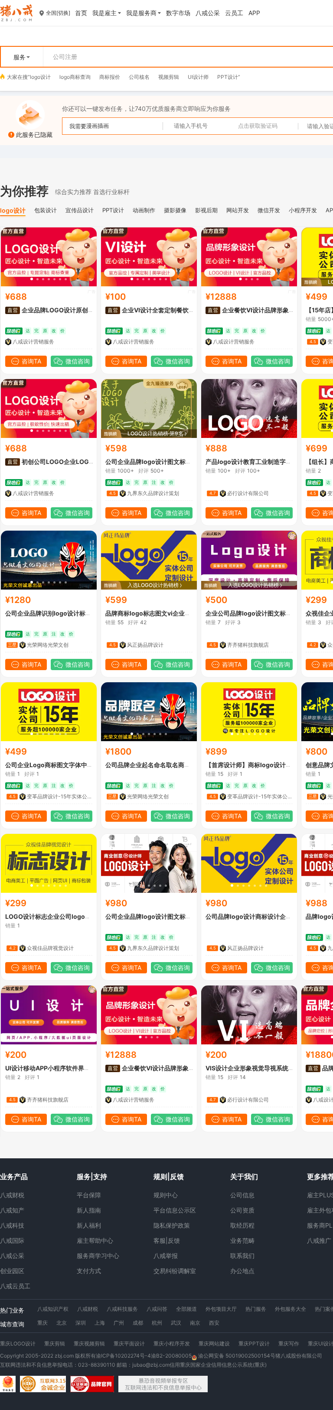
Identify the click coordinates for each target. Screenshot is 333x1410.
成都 (138, 1322)
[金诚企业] (43, 1384)
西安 (214, 1322)
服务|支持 (92, 1176)
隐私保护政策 (171, 1225)
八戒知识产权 (53, 1309)
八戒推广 (319, 1240)
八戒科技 (12, 1225)
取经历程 (242, 1225)
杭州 (157, 1322)
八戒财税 (12, 1195)
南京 (195, 1322)
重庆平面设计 (129, 1343)
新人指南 (89, 1210)
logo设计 (40, 77)
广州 (119, 1322)
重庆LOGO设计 (18, 1343)
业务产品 (14, 1176)
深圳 (80, 1322)
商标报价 (109, 77)
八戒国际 (12, 1240)
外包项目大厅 (221, 1309)
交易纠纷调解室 (174, 1270)
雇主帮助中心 (95, 1240)
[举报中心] (163, 1384)
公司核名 (139, 77)
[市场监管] (8, 1384)
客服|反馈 (166, 1240)
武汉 (176, 1322)
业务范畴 (242, 1240)
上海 (100, 1322)
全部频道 (186, 1309)
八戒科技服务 (122, 1309)
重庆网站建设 (214, 1343)
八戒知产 (12, 1210)
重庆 (42, 1322)
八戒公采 (12, 1255)
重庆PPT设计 (254, 1343)
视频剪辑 (168, 77)
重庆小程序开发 (171, 1343)
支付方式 (89, 1270)
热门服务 (255, 1309)
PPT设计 (227, 77)
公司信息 (242, 1195)
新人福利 (89, 1225)
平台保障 (89, 1195)
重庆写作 (288, 1343)
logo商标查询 (75, 77)
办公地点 (242, 1270)
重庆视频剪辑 (89, 1343)
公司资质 (242, 1210)
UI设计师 (198, 77)
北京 (61, 1322)
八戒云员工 (15, 1286)
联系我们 (242, 1255)
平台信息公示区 (174, 1210)
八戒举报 (165, 1255)
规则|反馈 (168, 1176)
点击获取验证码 (258, 126)
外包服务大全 (290, 1309)
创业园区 (12, 1270)
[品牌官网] (92, 1384)
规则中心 (165, 1195)
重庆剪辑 (54, 1343)
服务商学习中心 (98, 1255)
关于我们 (244, 1176)
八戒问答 (157, 1309)
